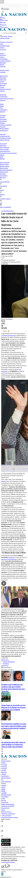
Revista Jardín (4, 172)
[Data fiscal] (2, 875)
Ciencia (2, 87)
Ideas (1, 157)
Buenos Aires (4, 76)
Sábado (2, 155)
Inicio (3, 18)
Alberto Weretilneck (9, 662)
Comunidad (3, 83)
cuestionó (11, 557)
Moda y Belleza (4, 128)
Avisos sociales (4, 149)
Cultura (2, 81)
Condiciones (4, 862)
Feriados (2, 123)
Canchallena (3, 110)
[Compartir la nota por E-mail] (6, 328)
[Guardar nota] (2, 321)
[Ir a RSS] (2, 836)
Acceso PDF (3, 144)
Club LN (4, 25)
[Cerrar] (26, 30)
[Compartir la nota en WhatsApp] (4, 323)
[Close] (2, 749)
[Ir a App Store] (6, 845)
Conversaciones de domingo (8, 153)
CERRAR (2, 1)
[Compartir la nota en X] (4, 328)
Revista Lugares (4, 166)
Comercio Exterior (5, 61)
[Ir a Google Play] (6, 842)
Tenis (1, 108)
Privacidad (11, 862)
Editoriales (3, 95)
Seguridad (3, 78)
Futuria (2, 53)
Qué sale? (3, 134)
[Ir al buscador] (2, 11)
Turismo (2, 117)
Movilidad (3, 63)
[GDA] (5, 868)
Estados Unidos (4, 70)
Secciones (5, 20)
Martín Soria (5, 660)
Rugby (2, 106)
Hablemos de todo (5, 89)
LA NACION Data (5, 46)
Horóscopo (3, 121)
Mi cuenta (5, 27)
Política (10, 211)
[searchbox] (13, 33)
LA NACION (4, 211)
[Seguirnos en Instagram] (2, 831)
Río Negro (6, 663)
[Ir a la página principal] (14, 15)
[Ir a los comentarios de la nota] (4, 321)
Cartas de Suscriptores (6, 98)
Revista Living (4, 168)
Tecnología (3, 119)
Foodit (4, 22)
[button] (14, 118)
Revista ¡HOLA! (4, 164)
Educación (3, 80)
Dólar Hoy (3, 55)
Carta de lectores (5, 151)
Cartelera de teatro (5, 138)
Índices (2, 64)
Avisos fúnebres (4, 147)
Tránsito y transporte (6, 42)
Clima (1, 44)
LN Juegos (3, 115)
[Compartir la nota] (2, 323)
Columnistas (3, 96)
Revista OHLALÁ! (5, 162)
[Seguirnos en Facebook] (2, 821)
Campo (2, 57)
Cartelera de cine (5, 136)
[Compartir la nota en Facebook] (2, 328)
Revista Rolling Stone (6, 170)
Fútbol (2, 104)
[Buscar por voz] (25, 33)
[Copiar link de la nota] (2, 326)
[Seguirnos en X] (2, 826)
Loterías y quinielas (5, 125)
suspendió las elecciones (8, 335)
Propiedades (3, 59)
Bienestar (3, 85)
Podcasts (2, 127)
